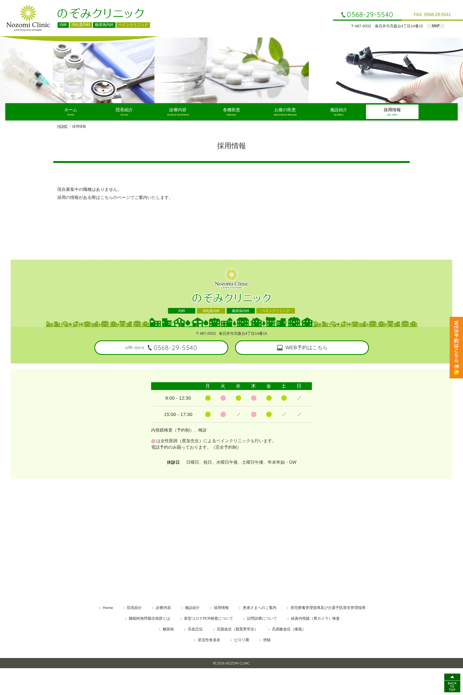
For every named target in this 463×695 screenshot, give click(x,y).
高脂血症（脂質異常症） (237, 629)
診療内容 (178, 111)
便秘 (267, 640)
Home (108, 607)
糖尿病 (168, 629)
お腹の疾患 (285, 111)
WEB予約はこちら (306, 347)
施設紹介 (338, 111)
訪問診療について (262, 618)
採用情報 (392, 111)
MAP (436, 26)
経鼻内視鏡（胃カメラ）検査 (315, 618)
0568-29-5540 (370, 14)
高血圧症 (195, 629)
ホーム (70, 111)
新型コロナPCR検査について (208, 618)
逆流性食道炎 (209, 640)
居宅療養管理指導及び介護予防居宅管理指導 (327, 607)
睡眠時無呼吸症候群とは (149, 618)
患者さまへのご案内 (260, 607)
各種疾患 (231, 111)
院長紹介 (124, 111)
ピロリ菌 (241, 640)
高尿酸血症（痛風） (289, 629)
